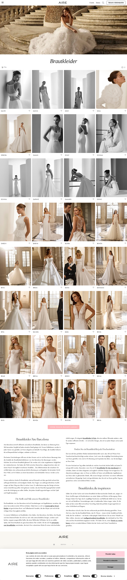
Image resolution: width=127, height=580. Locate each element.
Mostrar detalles (106, 576)
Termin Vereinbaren (116, 3)
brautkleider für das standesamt (108, 468)
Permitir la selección (110, 560)
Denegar (110, 567)
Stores (98, 3)
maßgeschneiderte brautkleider (94, 518)
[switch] (58, 576)
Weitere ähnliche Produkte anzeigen (63, 427)
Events (92, 3)
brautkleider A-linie (89, 438)
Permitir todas (110, 554)
